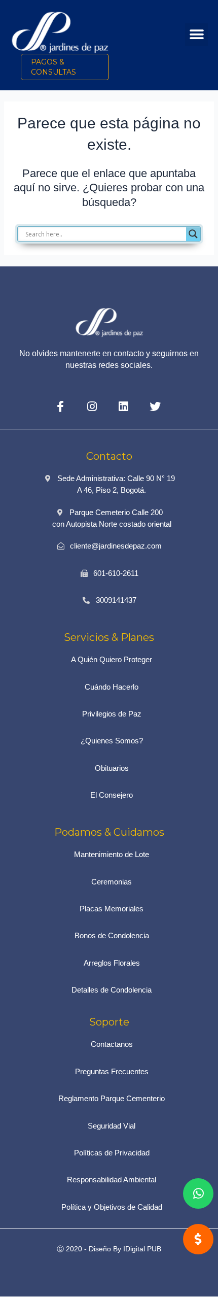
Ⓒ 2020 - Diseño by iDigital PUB (109, 1249)
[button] (196, 34)
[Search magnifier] (193, 234)
